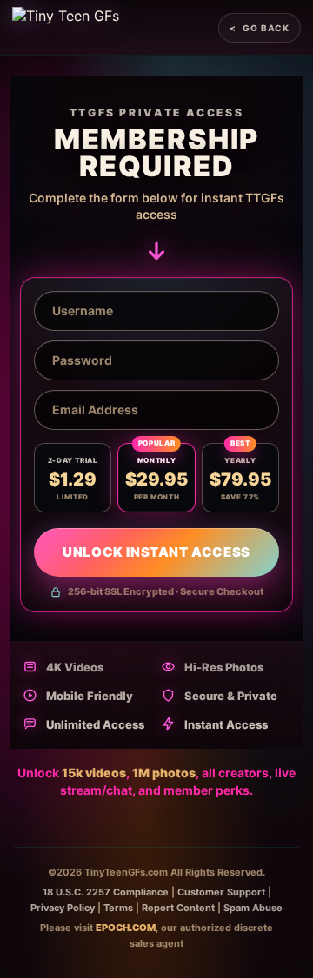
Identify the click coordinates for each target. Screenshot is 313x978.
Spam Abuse (253, 908)
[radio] (72, 477)
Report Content (178, 908)
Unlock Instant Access (156, 552)
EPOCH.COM (126, 928)
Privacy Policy (62, 908)
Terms (118, 908)
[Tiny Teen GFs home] (65, 28)
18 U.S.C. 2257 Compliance (106, 892)
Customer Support (221, 892)
